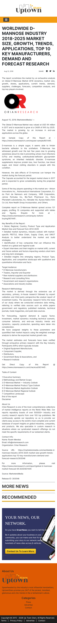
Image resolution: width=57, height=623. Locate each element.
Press (28, 602)
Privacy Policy (16, 620)
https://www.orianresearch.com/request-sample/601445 (26, 140)
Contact (28, 607)
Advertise (28, 605)
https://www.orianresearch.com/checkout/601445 (23, 367)
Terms (3, 620)
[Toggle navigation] (6, 20)
